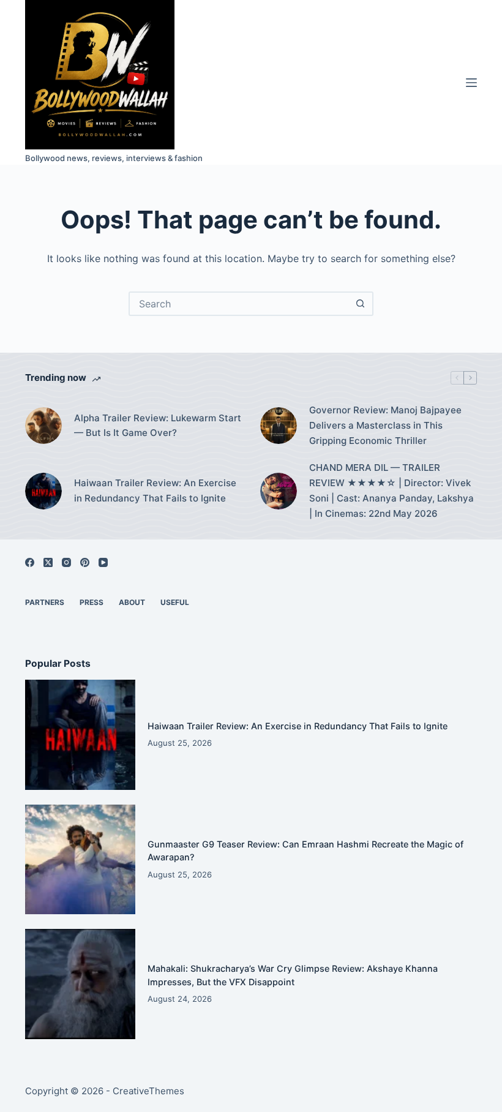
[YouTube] (103, 562)
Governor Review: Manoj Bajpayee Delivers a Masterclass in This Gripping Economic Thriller (385, 425)
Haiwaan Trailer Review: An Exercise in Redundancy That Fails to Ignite (155, 490)
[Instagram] (66, 562)
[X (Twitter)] (48, 562)
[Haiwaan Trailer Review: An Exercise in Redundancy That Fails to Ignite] (43, 491)
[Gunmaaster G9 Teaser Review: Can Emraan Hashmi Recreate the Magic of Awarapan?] (80, 860)
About (132, 602)
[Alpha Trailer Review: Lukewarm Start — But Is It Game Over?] (43, 425)
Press (91, 602)
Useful (174, 602)
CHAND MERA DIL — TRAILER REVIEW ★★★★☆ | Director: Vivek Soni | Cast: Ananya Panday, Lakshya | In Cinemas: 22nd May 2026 (391, 490)
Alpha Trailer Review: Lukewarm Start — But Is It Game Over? (157, 425)
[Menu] (471, 82)
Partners (44, 602)
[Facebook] (29, 562)
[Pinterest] (84, 562)
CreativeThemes (148, 1091)
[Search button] (360, 303)
